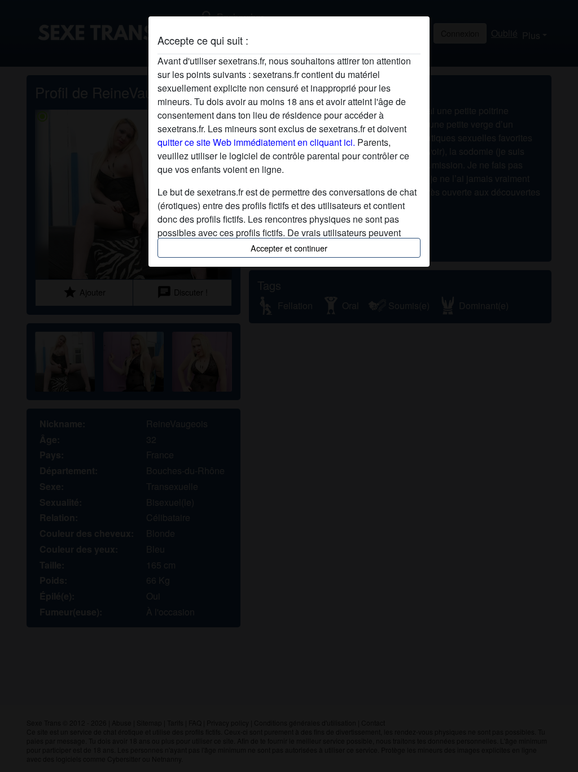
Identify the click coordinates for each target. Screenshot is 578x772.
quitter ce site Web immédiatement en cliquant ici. (256, 142)
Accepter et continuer (289, 248)
